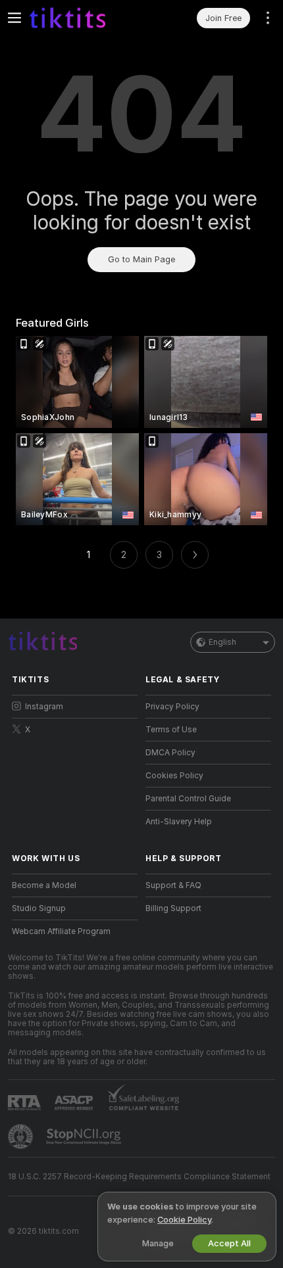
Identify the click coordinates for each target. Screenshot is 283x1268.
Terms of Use (171, 729)
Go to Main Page (141, 259)
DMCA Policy (170, 752)
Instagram (44, 706)
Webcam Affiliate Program (61, 931)
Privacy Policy (172, 706)
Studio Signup (39, 908)
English (222, 642)
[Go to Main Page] (85, 18)
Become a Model (44, 885)
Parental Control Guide (188, 798)
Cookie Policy (184, 1220)
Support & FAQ (173, 885)
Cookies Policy (174, 775)
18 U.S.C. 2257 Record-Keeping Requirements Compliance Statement (139, 1176)
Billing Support (173, 908)
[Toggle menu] (14, 17)
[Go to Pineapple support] (22, 1136)
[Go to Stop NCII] (85, 1136)
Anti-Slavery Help (178, 821)
